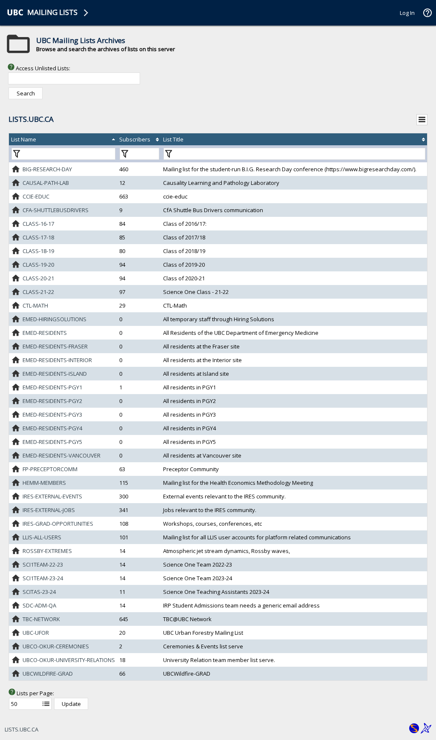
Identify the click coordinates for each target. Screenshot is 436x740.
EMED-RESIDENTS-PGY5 (52, 442)
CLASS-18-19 (38, 251)
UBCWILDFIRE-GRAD (48, 673)
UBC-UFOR (36, 632)
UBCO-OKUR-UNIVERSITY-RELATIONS (69, 660)
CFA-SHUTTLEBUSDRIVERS (56, 210)
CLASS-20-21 (38, 278)
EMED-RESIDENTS (45, 333)
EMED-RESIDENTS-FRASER (55, 346)
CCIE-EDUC (36, 196)
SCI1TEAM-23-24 (43, 578)
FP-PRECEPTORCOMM (50, 469)
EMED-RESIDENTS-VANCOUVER (61, 455)
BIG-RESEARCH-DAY (47, 169)
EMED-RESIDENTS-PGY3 (52, 414)
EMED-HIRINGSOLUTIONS (54, 319)
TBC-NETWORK (41, 619)
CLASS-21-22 (38, 292)
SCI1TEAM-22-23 (43, 564)
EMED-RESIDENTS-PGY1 (52, 387)
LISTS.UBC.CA (21, 729)
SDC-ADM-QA (39, 605)
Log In (407, 13)
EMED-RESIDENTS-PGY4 (52, 428)
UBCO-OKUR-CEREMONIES (56, 646)
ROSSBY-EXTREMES (47, 551)
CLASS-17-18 (38, 237)
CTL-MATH (35, 305)
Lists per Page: (35, 693)
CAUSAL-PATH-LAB (46, 183)
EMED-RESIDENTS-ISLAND (55, 373)
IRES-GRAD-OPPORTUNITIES (58, 523)
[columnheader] (63, 139)
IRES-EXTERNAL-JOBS (49, 510)
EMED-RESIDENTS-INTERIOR (57, 360)
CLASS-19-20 (38, 264)
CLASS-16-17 (38, 223)
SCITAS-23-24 (39, 592)
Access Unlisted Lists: (43, 68)
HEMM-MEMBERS (44, 483)
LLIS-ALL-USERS (42, 537)
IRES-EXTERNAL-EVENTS (52, 496)
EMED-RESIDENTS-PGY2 (52, 401)
